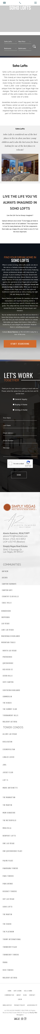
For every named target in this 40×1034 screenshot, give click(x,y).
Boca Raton (7, 742)
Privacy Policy (19, 1005)
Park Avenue (8, 884)
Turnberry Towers (11, 955)
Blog (25, 995)
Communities (9, 995)
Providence (7, 657)
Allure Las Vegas (10, 734)
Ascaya (5, 578)
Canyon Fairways (9, 584)
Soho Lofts (7, 907)
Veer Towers (8, 970)
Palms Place (8, 861)
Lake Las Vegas (7, 630)
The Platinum (8, 932)
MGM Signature (9, 813)
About (19, 995)
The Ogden (7, 924)
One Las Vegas (9, 843)
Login (20, 999)
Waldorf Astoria (10, 722)
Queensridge (8, 663)
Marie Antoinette (10, 788)
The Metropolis (9, 820)
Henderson (6, 611)
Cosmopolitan (9, 749)
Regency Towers (10, 891)
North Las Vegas (10, 651)
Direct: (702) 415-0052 (14, 538)
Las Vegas (5, 624)
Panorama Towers (10, 868)
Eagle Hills (7, 603)
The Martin (7, 805)
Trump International (12, 939)
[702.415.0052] (20, 3)
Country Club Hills (10, 596)
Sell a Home (28, 991)
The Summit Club (10, 709)
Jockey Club (8, 772)
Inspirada (5, 617)
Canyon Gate (7, 590)
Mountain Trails (8, 642)
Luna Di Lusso (8, 757)
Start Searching (20, 344)
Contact (32, 995)
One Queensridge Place (12, 851)
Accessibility (32, 1005)
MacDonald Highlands (10, 636)
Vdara (5, 962)
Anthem (5, 571)
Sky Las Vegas (8, 899)
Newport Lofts (9, 836)
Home (9, 991)
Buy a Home (18, 991)
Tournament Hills (10, 715)
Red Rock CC (8, 669)
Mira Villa (7, 828)
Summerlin (7, 697)
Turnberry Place (10, 947)
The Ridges (7, 703)
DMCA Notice (7, 1005)
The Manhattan (9, 797)
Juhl (5, 765)
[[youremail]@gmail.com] (4, 3)
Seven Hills (8, 676)
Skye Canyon (8, 682)
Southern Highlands (11, 690)
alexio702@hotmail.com (15, 535)
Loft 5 (5, 780)
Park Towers (8, 876)
